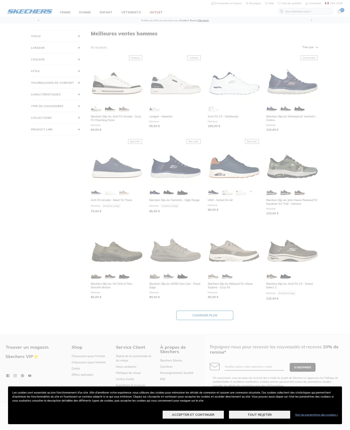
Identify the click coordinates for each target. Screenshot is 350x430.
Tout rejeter (260, 415)
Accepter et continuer (193, 415)
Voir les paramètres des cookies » (316, 415)
